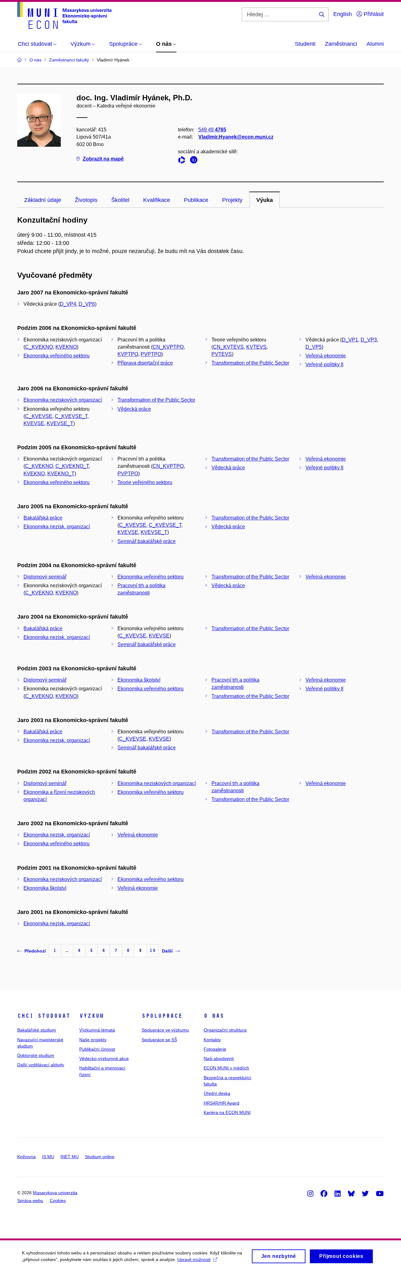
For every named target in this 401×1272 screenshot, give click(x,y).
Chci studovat (43, 1015)
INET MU (69, 1156)
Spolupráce (162, 1015)
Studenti (305, 44)
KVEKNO (66, 347)
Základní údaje (42, 200)
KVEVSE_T (60, 423)
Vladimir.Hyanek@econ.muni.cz (235, 137)
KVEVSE (33, 423)
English (342, 14)
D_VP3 (369, 339)
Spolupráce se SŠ (159, 1039)
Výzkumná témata (97, 1029)
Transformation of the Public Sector (250, 363)
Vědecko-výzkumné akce (104, 1058)
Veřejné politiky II (324, 364)
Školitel (120, 200)
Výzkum (91, 1015)
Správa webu (30, 1200)
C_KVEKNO (39, 347)
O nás (214, 1015)
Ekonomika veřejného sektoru (56, 355)
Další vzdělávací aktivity (40, 1064)
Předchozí (35, 950)
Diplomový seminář (44, 576)
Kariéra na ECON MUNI (227, 1112)
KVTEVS (256, 347)
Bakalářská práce (42, 517)
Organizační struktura (225, 1029)
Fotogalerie (215, 1049)
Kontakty (212, 1039)
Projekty (232, 200)
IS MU (48, 1156)
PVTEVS (221, 354)
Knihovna (26, 1156)
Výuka (264, 200)
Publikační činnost (97, 1049)
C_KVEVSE (38, 416)
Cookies (58, 1200)
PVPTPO (151, 354)
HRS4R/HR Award (221, 1103)
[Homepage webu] (64, 15)
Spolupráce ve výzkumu (165, 1029)
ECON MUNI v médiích (226, 1067)
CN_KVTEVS (228, 347)
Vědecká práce (134, 409)
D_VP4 (68, 304)
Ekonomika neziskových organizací (62, 400)
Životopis (86, 200)
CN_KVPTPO (168, 347)
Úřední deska (217, 1093)
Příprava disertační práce (145, 363)
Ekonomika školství (138, 680)
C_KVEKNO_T (72, 466)
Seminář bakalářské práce (146, 541)
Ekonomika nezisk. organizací (56, 526)
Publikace (196, 200)
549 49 (212, 129)
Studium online (99, 1156)
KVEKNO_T (61, 473)
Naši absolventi (219, 1058)
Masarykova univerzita (55, 1192)
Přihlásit (373, 14)
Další (167, 950)
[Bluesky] (351, 1193)
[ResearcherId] (183, 161)
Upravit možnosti (194, 1259)
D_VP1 (350, 339)
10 (152, 950)
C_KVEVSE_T (71, 416)
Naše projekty (93, 1039)
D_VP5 (313, 347)
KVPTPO (127, 354)
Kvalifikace (156, 200)
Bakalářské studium (36, 1029)
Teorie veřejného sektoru (144, 482)
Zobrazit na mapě (103, 158)
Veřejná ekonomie (325, 355)
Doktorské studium (35, 1055)
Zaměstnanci (341, 44)
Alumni (375, 44)
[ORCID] (195, 161)
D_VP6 (87, 304)
